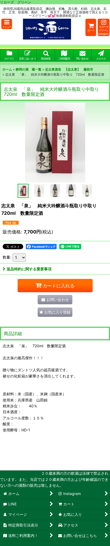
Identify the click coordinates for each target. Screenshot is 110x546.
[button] (6, 24)
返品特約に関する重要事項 (29, 269)
